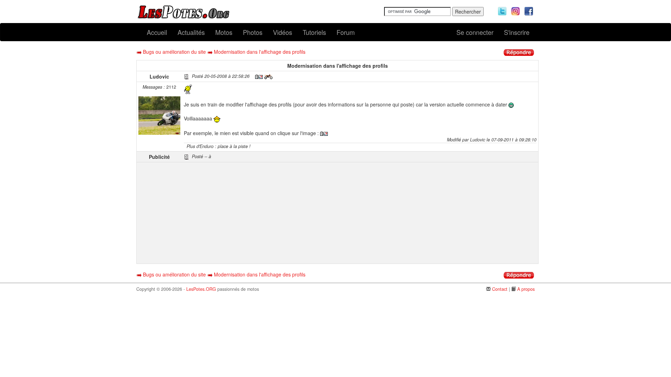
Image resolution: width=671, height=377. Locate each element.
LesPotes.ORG (201, 289)
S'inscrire (516, 32)
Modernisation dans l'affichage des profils (259, 51)
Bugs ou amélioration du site (174, 51)
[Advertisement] (360, 213)
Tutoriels (314, 32)
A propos (526, 289)
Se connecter (474, 32)
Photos (252, 32)
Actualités (191, 32)
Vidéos (282, 32)
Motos (223, 32)
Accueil (157, 32)
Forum (346, 32)
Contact (499, 289)
